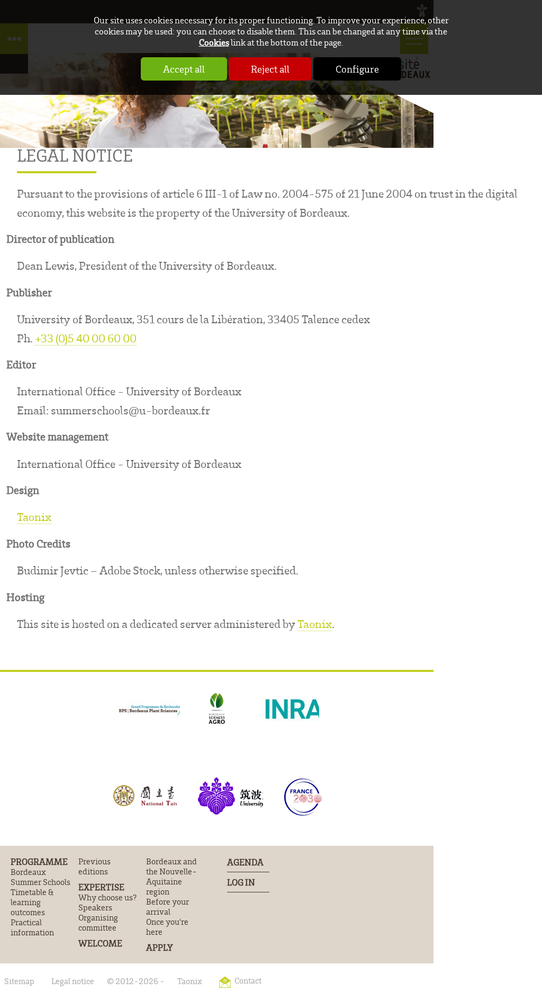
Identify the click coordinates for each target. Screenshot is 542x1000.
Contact (247, 981)
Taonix (34, 516)
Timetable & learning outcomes (32, 902)
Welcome (100, 943)
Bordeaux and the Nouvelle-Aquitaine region (171, 876)
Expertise (101, 887)
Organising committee (98, 923)
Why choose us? (107, 897)
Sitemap (19, 981)
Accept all (184, 69)
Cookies (214, 42)
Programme (39, 861)
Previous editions (94, 866)
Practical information (32, 927)
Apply (159, 947)
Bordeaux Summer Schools (40, 877)
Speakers (95, 907)
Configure (357, 69)
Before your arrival (167, 907)
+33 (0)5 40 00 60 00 (86, 338)
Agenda (245, 862)
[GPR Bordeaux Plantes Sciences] (147, 709)
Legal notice (72, 981)
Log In (241, 882)
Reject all (270, 69)
